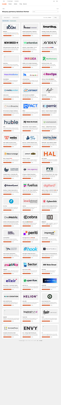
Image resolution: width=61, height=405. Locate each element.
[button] (58, 8)
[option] (6, 17)
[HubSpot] (4, 4)
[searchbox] (45, 11)
